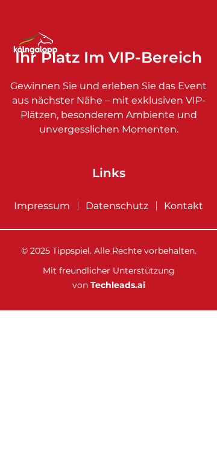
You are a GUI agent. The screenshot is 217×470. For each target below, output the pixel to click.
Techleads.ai (117, 285)
